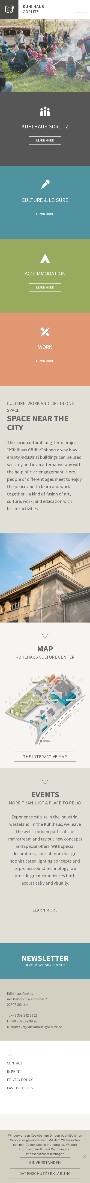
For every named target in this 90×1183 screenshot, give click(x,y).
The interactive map (45, 756)
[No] (84, 1156)
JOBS (11, 1055)
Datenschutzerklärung (45, 1173)
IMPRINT (14, 1071)
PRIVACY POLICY (20, 1079)
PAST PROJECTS (20, 1088)
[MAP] (45, 635)
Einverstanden (45, 1162)
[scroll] (45, 781)
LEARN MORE (45, 140)
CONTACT (15, 1063)
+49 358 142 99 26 (24, 1015)
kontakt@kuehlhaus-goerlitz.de (36, 1027)
